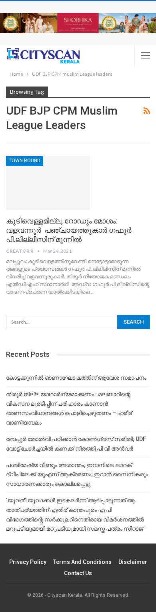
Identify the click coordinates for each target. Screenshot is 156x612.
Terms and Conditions (82, 562)
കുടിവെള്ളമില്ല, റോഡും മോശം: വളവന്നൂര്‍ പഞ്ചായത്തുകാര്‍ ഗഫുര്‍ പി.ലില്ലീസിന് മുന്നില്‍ (69, 230)
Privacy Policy (27, 562)
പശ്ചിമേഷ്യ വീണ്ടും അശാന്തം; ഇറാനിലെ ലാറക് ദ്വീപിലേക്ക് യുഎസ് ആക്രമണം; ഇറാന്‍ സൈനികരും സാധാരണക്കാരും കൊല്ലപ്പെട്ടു (77, 474)
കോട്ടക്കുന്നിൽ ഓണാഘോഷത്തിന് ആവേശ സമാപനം (76, 377)
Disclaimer (132, 562)
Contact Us (78, 573)
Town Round (24, 160)
